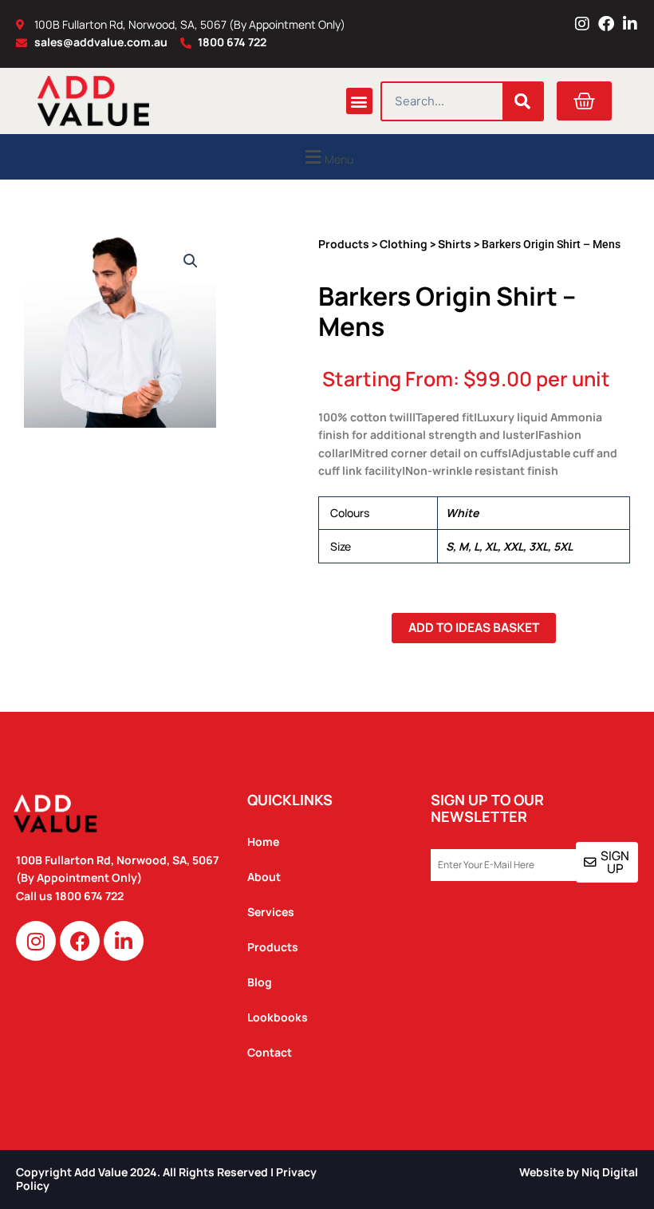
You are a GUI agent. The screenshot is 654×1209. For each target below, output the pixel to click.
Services (270, 911)
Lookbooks (277, 1017)
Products (343, 243)
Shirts (454, 243)
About (264, 876)
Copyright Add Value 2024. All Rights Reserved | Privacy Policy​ (166, 1178)
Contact (269, 1052)
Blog (259, 982)
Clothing (403, 243)
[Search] (522, 101)
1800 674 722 (90, 895)
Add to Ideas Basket (473, 627)
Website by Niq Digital (578, 1171)
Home (263, 841)
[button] (359, 101)
